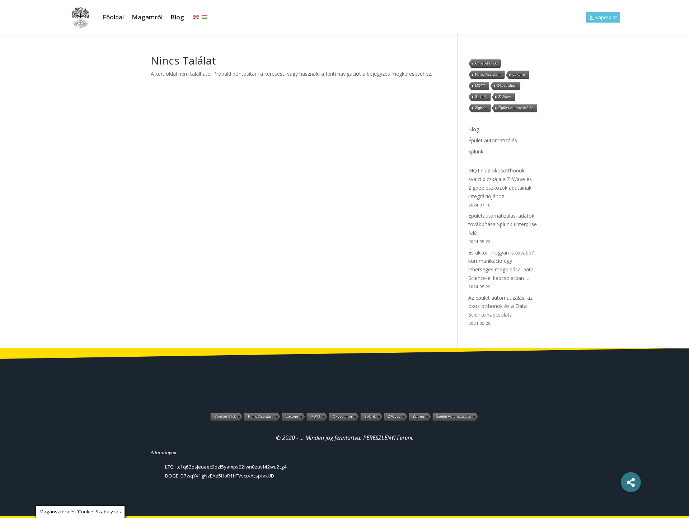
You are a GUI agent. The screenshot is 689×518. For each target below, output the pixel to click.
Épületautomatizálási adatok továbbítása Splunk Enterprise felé (502, 224)
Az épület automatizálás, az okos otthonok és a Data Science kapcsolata (500, 306)
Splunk (481, 97)
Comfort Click (486, 63)
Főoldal (113, 17)
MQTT (480, 85)
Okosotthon (506, 85)
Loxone (518, 74)
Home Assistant (488, 74)
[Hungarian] (205, 16)
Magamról (147, 17)
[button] (631, 482)
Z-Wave (504, 97)
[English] (196, 16)
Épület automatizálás (515, 108)
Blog (177, 17)
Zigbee (481, 108)
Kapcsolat (606, 17)
